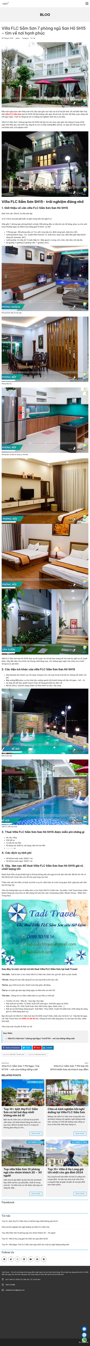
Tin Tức (32, 38)
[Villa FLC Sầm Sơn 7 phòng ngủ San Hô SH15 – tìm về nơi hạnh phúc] (45, 75)
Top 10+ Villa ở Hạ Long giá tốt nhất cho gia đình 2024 (65, 1170)
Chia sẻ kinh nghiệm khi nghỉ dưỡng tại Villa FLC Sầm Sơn (67, 1110)
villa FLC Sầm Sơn (13, 114)
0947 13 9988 (10, 1285)
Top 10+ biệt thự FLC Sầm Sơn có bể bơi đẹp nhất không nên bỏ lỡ (21, 1112)
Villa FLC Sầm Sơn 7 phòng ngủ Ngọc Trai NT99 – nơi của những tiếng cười (41, 1038)
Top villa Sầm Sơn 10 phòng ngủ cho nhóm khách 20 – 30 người (23, 1172)
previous (20, 1066)
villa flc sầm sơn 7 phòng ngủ (13, 1054)
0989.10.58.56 (28, 1018)
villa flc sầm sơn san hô (37, 1054)
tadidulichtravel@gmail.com (15, 1290)
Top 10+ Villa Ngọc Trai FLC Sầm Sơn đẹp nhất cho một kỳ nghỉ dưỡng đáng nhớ (35, 1244)
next (69, 1066)
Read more (36, 1133)
